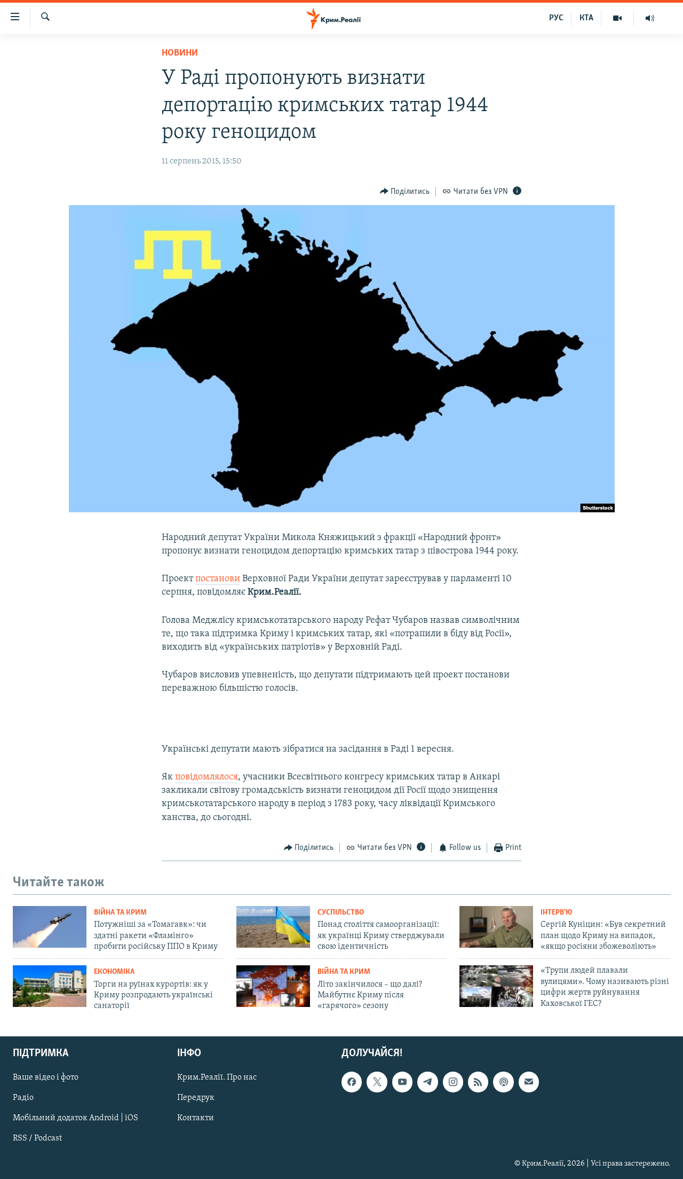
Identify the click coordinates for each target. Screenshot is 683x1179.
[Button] (405, 192)
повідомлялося (206, 777)
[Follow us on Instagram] (453, 1082)
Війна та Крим (120, 913)
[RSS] (478, 1082)
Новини (180, 53)
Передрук (196, 1098)
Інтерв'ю (556, 913)
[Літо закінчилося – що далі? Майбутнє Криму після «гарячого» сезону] (273, 986)
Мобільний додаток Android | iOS (75, 1118)
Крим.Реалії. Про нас (217, 1077)
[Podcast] (503, 1082)
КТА (586, 18)
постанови (217, 579)
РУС (556, 18)
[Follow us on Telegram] (427, 1082)
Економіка (114, 972)
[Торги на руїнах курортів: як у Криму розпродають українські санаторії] (49, 986)
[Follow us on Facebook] (352, 1082)
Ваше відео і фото (45, 1077)
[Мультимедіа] (617, 18)
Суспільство (340, 913)
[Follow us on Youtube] (402, 1082)
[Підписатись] (529, 1082)
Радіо (23, 1098)
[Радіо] (650, 18)
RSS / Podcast (37, 1138)
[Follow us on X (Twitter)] (377, 1082)
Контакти (195, 1118)
